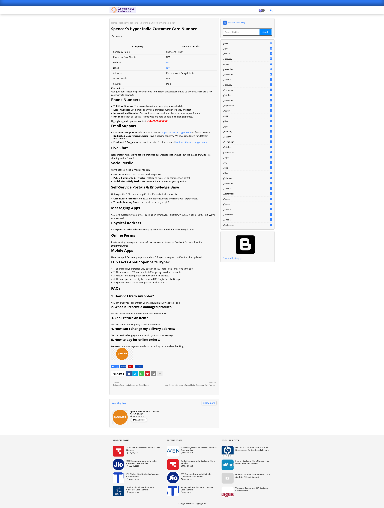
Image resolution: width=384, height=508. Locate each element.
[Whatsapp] (141, 373)
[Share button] (159, 373)
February (248, 58)
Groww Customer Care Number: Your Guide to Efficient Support (252, 475)
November (248, 74)
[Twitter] (135, 373)
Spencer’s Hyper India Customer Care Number (145, 412)
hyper (123, 366)
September (247, 105)
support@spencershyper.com (175, 132)
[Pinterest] (147, 373)
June (247, 116)
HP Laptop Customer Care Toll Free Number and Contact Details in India (252, 448)
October (247, 79)
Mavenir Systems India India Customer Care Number (198, 449)
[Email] (153, 373)
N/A (168, 62)
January (248, 64)
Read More (140, 419)
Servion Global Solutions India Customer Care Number (140, 488)
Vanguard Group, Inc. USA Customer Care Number (252, 489)
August (247, 110)
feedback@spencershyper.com (191, 141)
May (248, 43)
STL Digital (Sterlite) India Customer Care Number (142, 475)
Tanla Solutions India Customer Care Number (143, 449)
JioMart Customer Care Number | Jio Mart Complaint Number (252, 462)
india (131, 366)
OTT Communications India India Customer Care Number (141, 462)
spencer (123, 22)
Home (114, 22)
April (248, 48)
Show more (209, 402)
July (247, 162)
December (248, 69)
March (248, 53)
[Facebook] (129, 373)
